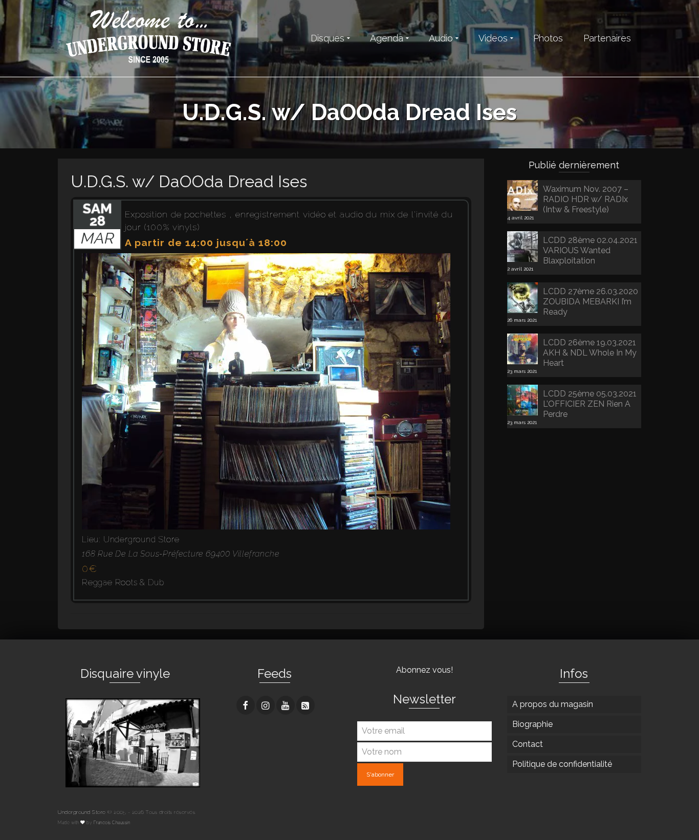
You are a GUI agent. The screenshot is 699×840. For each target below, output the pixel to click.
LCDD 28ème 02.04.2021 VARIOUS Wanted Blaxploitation (590, 250)
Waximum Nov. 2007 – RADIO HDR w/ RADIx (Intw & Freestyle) (585, 199)
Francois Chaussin (112, 822)
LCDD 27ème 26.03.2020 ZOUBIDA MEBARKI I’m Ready (590, 301)
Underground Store (82, 812)
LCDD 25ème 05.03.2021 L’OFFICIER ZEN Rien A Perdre (590, 404)
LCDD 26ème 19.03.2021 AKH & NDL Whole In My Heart (590, 353)
